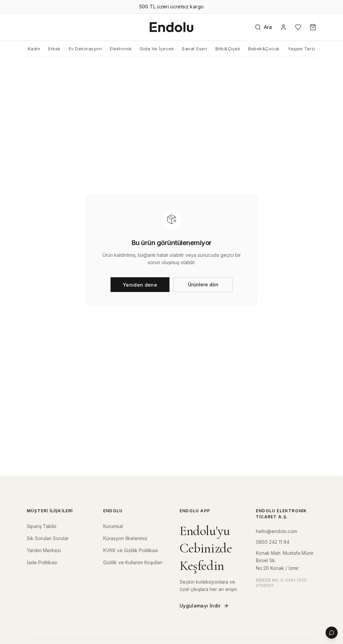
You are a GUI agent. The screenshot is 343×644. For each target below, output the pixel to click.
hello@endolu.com (276, 531)
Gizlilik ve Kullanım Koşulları (132, 562)
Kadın (34, 48)
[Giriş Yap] (283, 27)
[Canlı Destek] (332, 633)
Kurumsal (113, 526)
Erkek (54, 48)
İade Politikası (42, 562)
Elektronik (121, 48)
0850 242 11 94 (272, 542)
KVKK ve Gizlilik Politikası (130, 550)
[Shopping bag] (313, 27)
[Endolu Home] (171, 27)
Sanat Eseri (194, 48)
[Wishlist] (298, 27)
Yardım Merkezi (44, 550)
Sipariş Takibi (41, 526)
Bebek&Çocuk (264, 48)
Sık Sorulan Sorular (48, 538)
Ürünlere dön (203, 284)
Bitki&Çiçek (228, 48)
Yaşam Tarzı (302, 48)
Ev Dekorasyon (85, 48)
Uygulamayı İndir (200, 605)
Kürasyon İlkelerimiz (125, 538)
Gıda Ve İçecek (157, 48)
